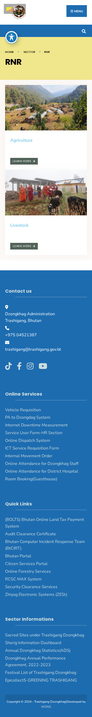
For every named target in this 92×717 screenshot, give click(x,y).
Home (9, 52)
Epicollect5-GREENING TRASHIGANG (41, 680)
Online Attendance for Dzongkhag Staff (41, 463)
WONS (46, 707)
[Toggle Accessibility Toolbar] (11, 37)
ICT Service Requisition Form (32, 448)
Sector (29, 52)
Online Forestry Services (28, 571)
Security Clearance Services (31, 587)
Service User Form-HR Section (33, 433)
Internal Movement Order (28, 456)
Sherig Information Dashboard (33, 643)
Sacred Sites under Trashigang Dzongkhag (44, 635)
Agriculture (21, 140)
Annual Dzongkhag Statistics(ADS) (38, 650)
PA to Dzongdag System (27, 417)
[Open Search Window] (83, 30)
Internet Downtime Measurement (36, 425)
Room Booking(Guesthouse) (31, 479)
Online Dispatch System (27, 440)
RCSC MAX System (23, 579)
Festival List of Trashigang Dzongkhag (40, 672)
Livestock (19, 225)
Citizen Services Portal (26, 564)
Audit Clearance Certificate (30, 534)
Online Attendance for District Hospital (41, 471)
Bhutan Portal (18, 556)
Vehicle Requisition (23, 410)
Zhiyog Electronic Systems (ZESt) (36, 594)
